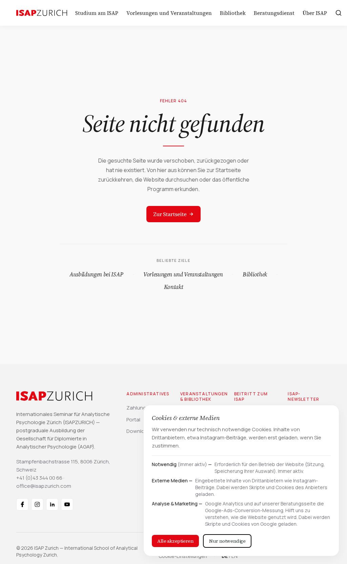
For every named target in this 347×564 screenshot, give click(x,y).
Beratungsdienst (274, 13)
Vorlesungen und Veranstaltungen (169, 13)
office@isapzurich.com (43, 485)
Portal (133, 419)
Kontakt (173, 287)
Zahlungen (139, 407)
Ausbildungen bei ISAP (96, 274)
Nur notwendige (227, 541)
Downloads (140, 431)
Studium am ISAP (96, 13)
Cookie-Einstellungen (183, 556)
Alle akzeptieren (175, 541)
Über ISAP (315, 13)
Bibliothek (233, 13)
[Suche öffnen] (338, 12)
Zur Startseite (169, 214)
